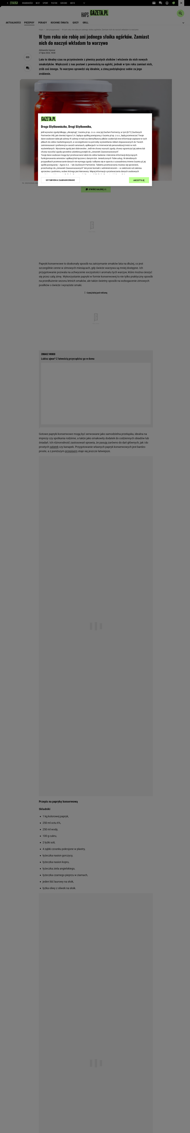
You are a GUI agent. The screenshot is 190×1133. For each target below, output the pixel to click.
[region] (95, 149)
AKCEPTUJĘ (139, 180)
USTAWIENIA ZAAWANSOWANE (60, 180)
